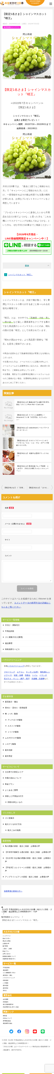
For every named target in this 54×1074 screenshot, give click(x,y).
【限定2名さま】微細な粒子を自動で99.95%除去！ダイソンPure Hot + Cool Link (32, 403)
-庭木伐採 (5, 985)
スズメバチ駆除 (14, 726)
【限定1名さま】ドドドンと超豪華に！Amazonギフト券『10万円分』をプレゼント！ (31, 417)
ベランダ (43, 675)
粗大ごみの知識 (14, 830)
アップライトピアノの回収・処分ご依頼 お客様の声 (27, 877)
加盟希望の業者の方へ (13, 891)
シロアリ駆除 (10, 744)
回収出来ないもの (15, 802)
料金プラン (9, 784)
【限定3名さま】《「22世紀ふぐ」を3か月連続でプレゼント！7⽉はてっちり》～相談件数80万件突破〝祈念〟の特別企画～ (15, 488)
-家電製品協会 (7, 1021)
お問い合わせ (6, 953)
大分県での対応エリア (14, 772)
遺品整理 (8, 643)
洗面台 (27, 675)
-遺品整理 (5, 970)
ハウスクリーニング (16, 666)
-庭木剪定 (5, 988)
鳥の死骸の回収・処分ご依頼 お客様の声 (22, 846)
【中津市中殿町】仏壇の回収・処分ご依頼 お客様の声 (28, 852)
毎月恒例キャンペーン (12, 27)
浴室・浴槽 (18, 675)
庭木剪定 (8, 756)
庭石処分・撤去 (11, 702)
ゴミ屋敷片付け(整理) (14, 637)
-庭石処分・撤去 (7, 975)
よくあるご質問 (11, 790)
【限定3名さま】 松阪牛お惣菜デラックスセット (32, 454)
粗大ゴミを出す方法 (13, 824)
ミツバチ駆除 (13, 732)
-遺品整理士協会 (7, 1023)
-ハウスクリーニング (9, 977)
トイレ (35, 675)
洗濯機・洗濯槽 (37, 679)
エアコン (20, 672)
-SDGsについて (7, 1018)
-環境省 (5, 1015)
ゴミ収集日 (9, 818)
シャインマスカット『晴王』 (20, 275)
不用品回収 (9, 631)
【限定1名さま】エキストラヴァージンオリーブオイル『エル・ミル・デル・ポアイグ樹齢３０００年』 (32, 443)
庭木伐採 (8, 750)
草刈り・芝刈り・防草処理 (16, 708)
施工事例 (5, 946)
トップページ (6, 936)
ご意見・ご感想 (7, 948)
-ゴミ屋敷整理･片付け (9, 972)
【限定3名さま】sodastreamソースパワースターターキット (32, 429)
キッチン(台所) (32, 672)
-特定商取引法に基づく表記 (11, 1007)
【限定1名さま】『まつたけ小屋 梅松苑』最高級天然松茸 (40, 488)
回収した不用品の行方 (14, 796)
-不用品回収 (6, 967)
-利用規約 (5, 1002)
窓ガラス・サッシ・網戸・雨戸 (17, 679)
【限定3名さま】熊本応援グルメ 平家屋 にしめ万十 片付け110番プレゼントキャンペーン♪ (32, 468)
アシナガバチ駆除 (15, 720)
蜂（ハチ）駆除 (11, 714)
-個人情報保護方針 (8, 1004)
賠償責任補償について (9, 956)
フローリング (9, 672)
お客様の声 (6, 943)
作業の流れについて (13, 778)
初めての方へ (6, 938)
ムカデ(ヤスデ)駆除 (13, 738)
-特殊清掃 (5, 980)
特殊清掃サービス (12, 649)
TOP (26, 910)
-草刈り (5, 990)
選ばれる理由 (6, 941)
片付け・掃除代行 (12, 625)
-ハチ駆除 (5, 983)
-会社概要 (5, 999)
